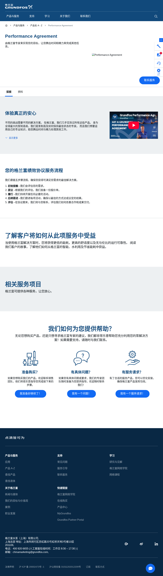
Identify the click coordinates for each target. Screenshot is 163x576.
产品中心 (62, 507)
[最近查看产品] (158, 63)
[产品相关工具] (158, 46)
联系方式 (95, 566)
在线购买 (62, 500)
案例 (7, 507)
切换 (161, 40)
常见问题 (62, 462)
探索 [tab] (8, 91)
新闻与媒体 (11, 494)
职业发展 (10, 513)
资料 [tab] (20, 91)
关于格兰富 (11, 488)
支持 (59, 455)
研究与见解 (116, 462)
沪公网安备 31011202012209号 (61, 566)
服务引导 (62, 468)
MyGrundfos (64, 513)
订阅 (83, 566)
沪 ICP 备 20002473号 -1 (30, 566)
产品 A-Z (9, 468)
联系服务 (62, 474)
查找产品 (10, 474)
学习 (112, 455)
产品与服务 (11, 455)
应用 (7, 462)
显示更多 (13, 137)
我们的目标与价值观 (16, 500)
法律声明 (9, 566)
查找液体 (10, 481)
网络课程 (115, 474)
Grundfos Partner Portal (70, 519)
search (156, 16)
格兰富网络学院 (118, 468)
